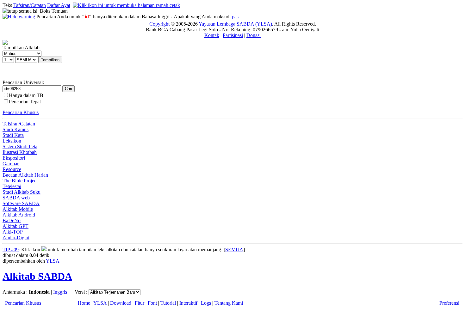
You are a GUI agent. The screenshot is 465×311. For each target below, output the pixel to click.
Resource (12, 169)
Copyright (159, 24)
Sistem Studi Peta (20, 146)
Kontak (211, 35)
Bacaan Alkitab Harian (25, 175)
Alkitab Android (19, 214)
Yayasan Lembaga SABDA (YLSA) (235, 24)
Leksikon (12, 140)
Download (120, 303)
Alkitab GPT (15, 226)
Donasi (253, 35)
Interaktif (188, 303)
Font (152, 303)
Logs (206, 303)
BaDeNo (12, 220)
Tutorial (168, 303)
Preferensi (449, 303)
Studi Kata (13, 135)
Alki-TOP (13, 232)
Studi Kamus (15, 129)
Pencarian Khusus (21, 112)
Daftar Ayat (58, 5)
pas (235, 16)
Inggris (60, 292)
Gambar (11, 163)
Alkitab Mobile (18, 209)
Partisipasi (233, 35)
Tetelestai (12, 186)
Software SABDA (21, 203)
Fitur (139, 303)
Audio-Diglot (16, 237)
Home (84, 303)
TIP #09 (11, 249)
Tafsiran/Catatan (29, 5)
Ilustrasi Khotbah (20, 152)
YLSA (52, 261)
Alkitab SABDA (37, 276)
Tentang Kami (228, 303)
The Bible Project (20, 180)
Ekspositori (14, 158)
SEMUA (234, 249)
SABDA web (16, 197)
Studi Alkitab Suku (21, 192)
